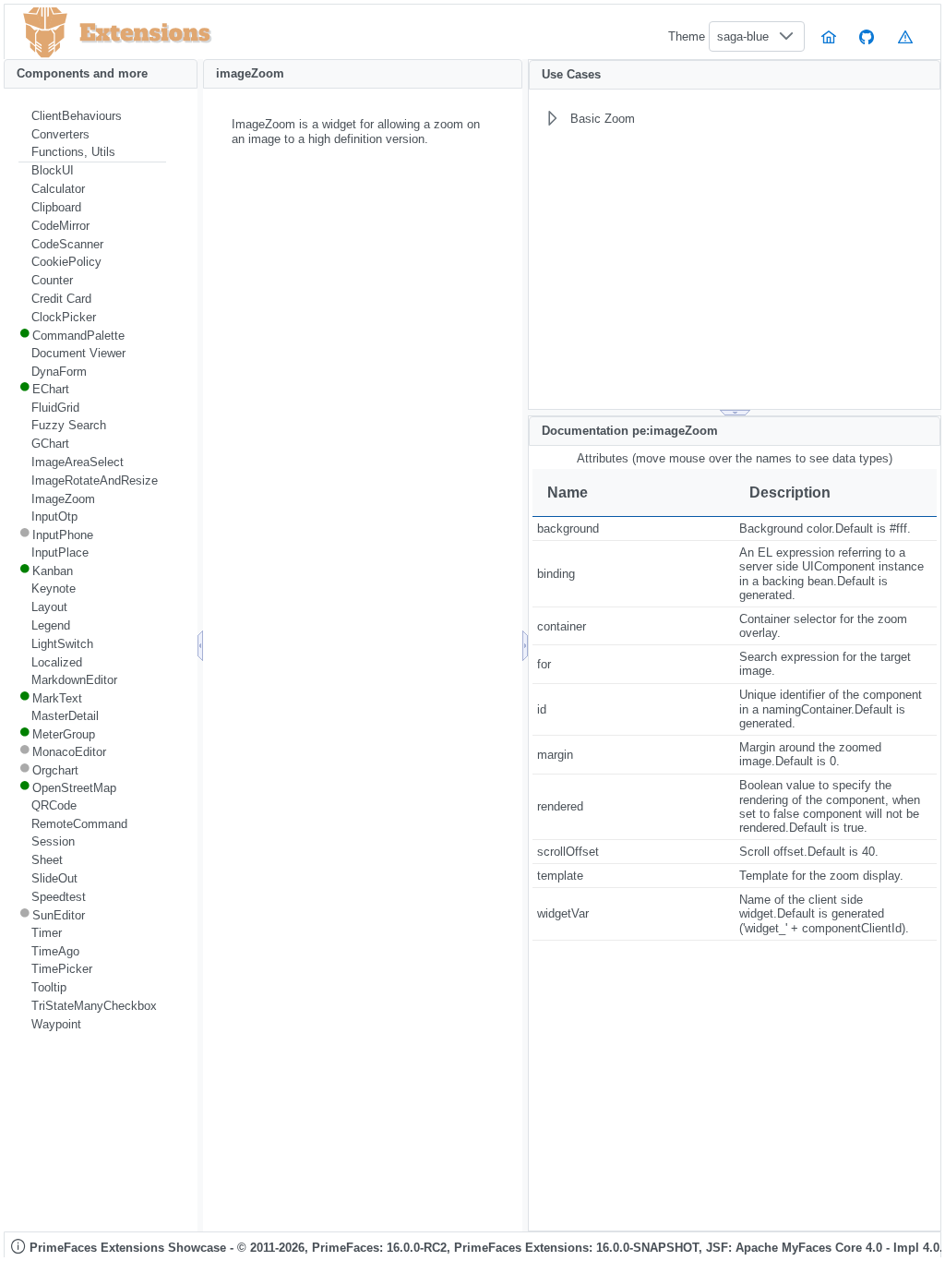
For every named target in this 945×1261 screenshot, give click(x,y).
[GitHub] (867, 36)
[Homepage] (828, 36)
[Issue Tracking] (905, 36)
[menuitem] (92, 116)
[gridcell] (633, 529)
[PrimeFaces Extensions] (45, 32)
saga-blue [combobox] (743, 36)
